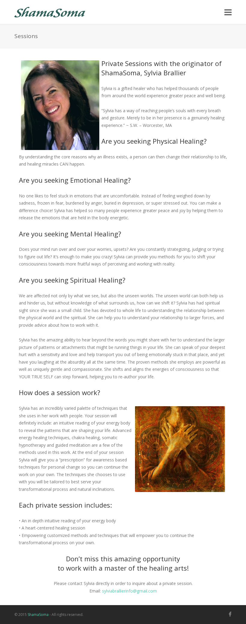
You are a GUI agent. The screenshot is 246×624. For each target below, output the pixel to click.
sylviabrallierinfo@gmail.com (129, 591)
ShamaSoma (38, 614)
